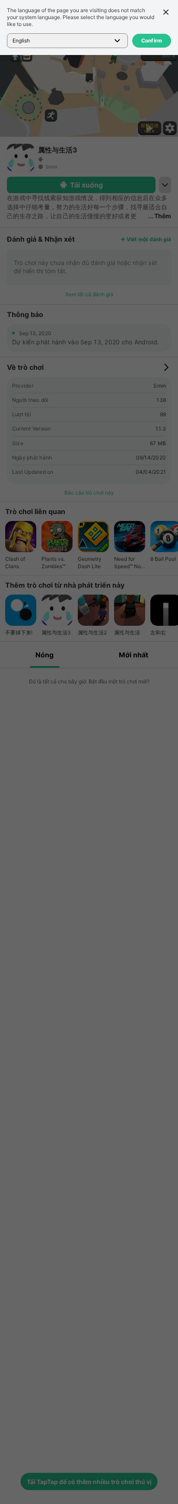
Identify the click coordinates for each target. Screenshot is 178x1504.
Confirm (151, 40)
